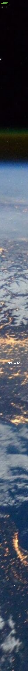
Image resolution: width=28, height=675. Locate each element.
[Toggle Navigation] (25, 3)
